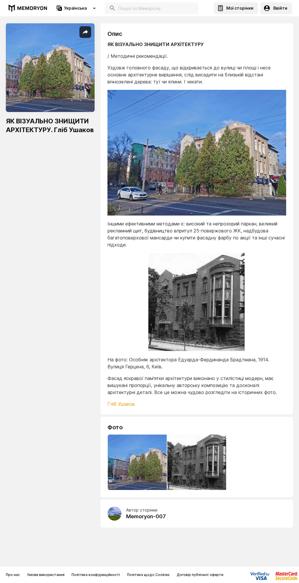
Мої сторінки (239, 8)
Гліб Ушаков (121, 404)
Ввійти (280, 8)
